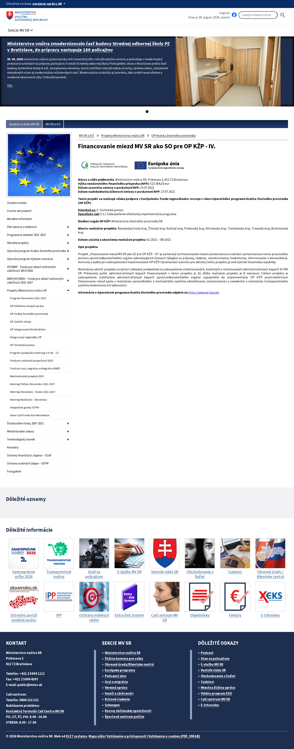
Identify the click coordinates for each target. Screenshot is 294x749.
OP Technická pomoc (22, 345)
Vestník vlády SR (213, 670)
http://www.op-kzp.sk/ (203, 292)
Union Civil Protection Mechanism (29, 415)
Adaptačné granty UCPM (24, 407)
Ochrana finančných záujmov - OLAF (29, 455)
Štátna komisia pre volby (124, 658)
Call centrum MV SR (215, 699)
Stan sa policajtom (215, 658)
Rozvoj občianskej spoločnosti (128, 711)
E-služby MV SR (212, 664)
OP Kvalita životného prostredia (29, 314)
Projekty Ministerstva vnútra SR (27, 290)
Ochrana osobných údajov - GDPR (28, 463)
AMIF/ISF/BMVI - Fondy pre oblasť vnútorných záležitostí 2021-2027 (35, 280)
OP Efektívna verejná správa (27, 306)
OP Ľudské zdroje (20, 321)
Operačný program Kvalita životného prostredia (36, 251)
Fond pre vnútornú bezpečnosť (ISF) (31, 360)
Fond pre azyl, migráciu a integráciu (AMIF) (35, 368)
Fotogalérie (14, 471)
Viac (10, 85)
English (224, 13)
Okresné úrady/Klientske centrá (129, 664)
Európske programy (120, 670)
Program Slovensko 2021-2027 (28, 298)
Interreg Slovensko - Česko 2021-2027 (32, 392)
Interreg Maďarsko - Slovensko (28, 399)
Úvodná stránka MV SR (24, 124)
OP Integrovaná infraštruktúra (28, 329)
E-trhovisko (210, 705)
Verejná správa (116, 687)
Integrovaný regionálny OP (26, 337)
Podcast (207, 653)
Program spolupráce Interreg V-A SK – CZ (34, 353)
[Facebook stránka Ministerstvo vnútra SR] (234, 15)
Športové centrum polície (124, 716)
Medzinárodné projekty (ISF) (27, 376)
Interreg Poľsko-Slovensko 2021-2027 (32, 384)
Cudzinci (207, 682)
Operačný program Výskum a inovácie (30, 259)
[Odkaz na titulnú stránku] (28, 15)
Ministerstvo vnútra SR (122, 653)
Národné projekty (18, 243)
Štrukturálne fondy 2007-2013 (25, 423)
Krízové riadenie (117, 699)
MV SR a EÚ (53, 124)
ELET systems (76, 736)
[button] (21, 29)
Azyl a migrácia (116, 682)
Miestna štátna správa (218, 687)
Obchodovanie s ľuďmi (218, 676)
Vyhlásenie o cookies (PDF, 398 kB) (174, 736)
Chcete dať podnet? (19, 211)
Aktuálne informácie (19, 219)
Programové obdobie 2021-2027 (26, 235)
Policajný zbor (116, 676)
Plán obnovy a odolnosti (22, 227)
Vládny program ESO (216, 693)
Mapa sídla (97, 736)
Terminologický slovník (21, 439)
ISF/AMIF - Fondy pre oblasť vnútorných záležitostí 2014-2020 (31, 269)
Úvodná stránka (17, 203)
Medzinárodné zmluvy (20, 431)
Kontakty (13, 447)
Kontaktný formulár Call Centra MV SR (35, 711)
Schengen (112, 705)
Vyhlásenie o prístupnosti (126, 736)
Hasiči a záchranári (119, 693)
